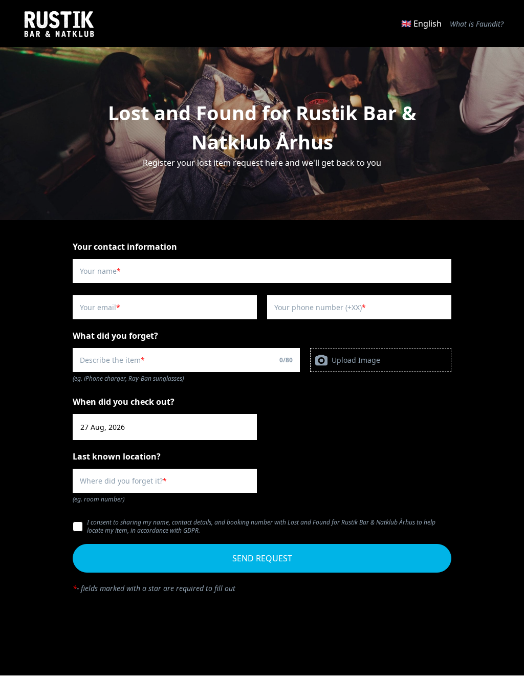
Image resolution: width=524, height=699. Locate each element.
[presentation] (380, 360)
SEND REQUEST (262, 558)
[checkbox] (78, 526)
